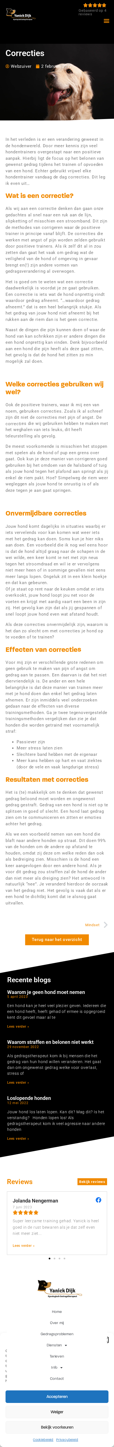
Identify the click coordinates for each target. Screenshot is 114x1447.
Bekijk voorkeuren (57, 1427)
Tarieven (57, 1356)
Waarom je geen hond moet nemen (46, 992)
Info (54, 1367)
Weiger (57, 1411)
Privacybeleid (67, 1440)
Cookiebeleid (43, 1440)
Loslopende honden (29, 1098)
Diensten (54, 1345)
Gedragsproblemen (57, 1334)
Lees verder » (18, 1027)
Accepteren (57, 1396)
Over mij (57, 1323)
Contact (57, 1378)
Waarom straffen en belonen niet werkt (50, 1042)
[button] (106, 20)
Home (57, 1312)
